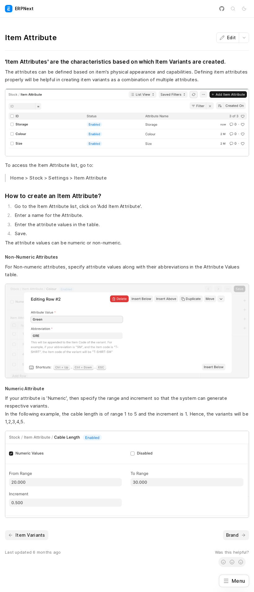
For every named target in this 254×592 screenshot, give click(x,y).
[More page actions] (244, 38)
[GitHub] (222, 9)
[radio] (223, 562)
